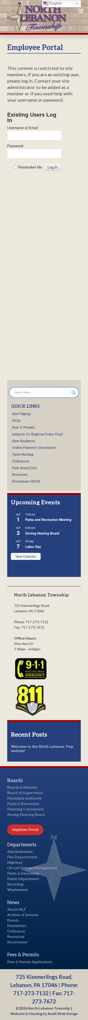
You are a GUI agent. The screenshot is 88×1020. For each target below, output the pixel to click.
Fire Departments (22, 857)
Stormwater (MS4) (26, 481)
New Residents (23, 441)
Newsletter (16, 926)
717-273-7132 (31, 993)
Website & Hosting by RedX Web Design (44, 1013)
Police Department (23, 879)
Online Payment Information (34, 448)
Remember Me (30, 167)
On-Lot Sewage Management (32, 868)
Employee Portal (25, 830)
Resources (20, 475)
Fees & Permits (23, 427)
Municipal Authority (24, 798)
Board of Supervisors (25, 793)
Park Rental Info (24, 468)
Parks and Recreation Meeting (48, 519)
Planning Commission (25, 809)
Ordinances (20, 461)
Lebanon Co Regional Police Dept (37, 434)
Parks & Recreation (23, 804)
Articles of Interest (23, 915)
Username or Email (22, 128)
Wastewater (17, 890)
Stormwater (17, 942)
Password (15, 146)
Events (13, 920)
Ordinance (16, 931)
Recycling (15, 884)
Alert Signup (21, 414)
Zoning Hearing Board (42, 533)
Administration (20, 852)
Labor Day (33, 546)
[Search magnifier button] (73, 392)
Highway (15, 863)
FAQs (16, 421)
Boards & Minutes (22, 787)
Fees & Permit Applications (29, 962)
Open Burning (22, 454)
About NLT (16, 909)
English (55, 3)
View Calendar (25, 556)
